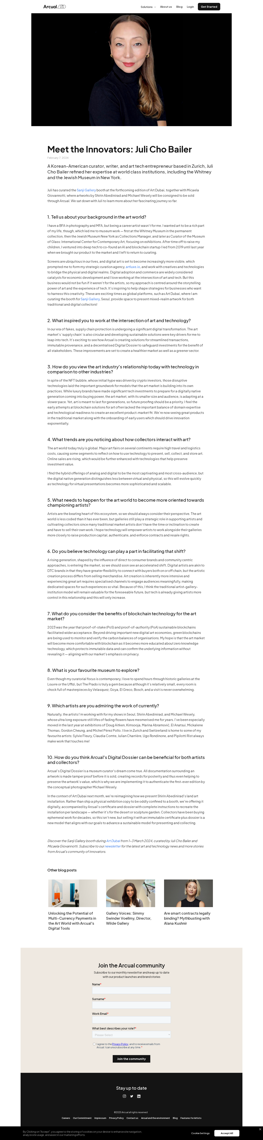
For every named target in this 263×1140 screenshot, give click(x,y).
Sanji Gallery (86, 190)
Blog (179, 6)
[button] (148, 6)
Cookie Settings (200, 1133)
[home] (55, 6)
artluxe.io (132, 267)
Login (190, 6)
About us (166, 6)
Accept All (227, 1133)
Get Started (209, 6)
